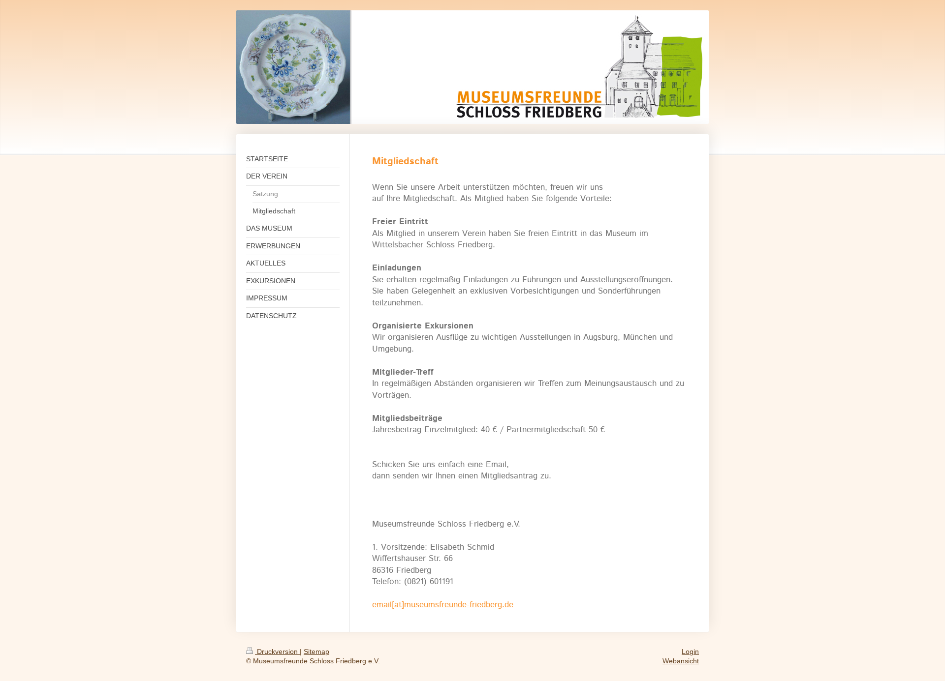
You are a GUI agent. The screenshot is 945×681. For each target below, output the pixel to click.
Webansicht (680, 661)
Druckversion (277, 651)
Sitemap (316, 651)
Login (690, 651)
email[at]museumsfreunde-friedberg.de (442, 605)
